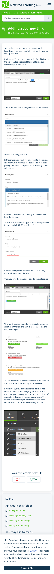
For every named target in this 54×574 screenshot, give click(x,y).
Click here (35, 550)
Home (5, 12)
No (20, 479)
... (14, 12)
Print (12, 499)
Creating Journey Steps (19, 520)
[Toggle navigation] (49, 4)
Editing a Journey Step (19, 525)
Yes (35, 479)
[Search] (48, 18)
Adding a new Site (17, 510)
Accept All (27, 568)
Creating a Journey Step (20, 515)
